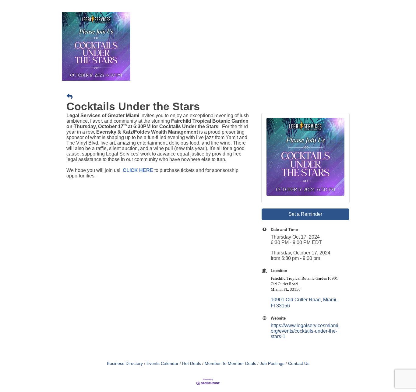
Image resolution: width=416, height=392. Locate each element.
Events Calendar (162, 363)
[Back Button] (69, 96)
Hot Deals (191, 363)
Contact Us (298, 363)
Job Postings (272, 363)
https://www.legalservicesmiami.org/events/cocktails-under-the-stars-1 (305, 331)
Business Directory (125, 363)
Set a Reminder (305, 214)
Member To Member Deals (230, 363)
